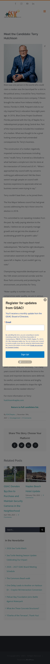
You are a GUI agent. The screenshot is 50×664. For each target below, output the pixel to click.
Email (8, 322)
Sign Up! (25, 354)
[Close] (45, 299)
